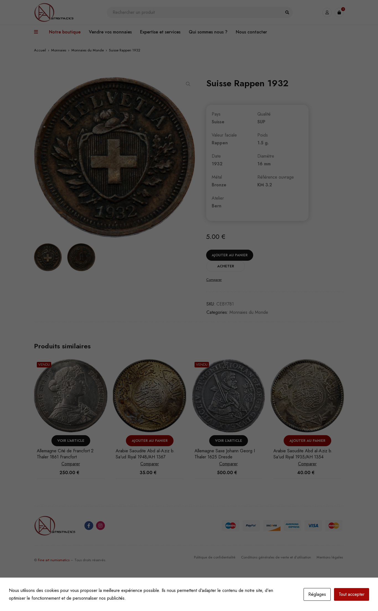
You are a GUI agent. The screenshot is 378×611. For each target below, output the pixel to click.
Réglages (317, 594)
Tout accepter (351, 594)
